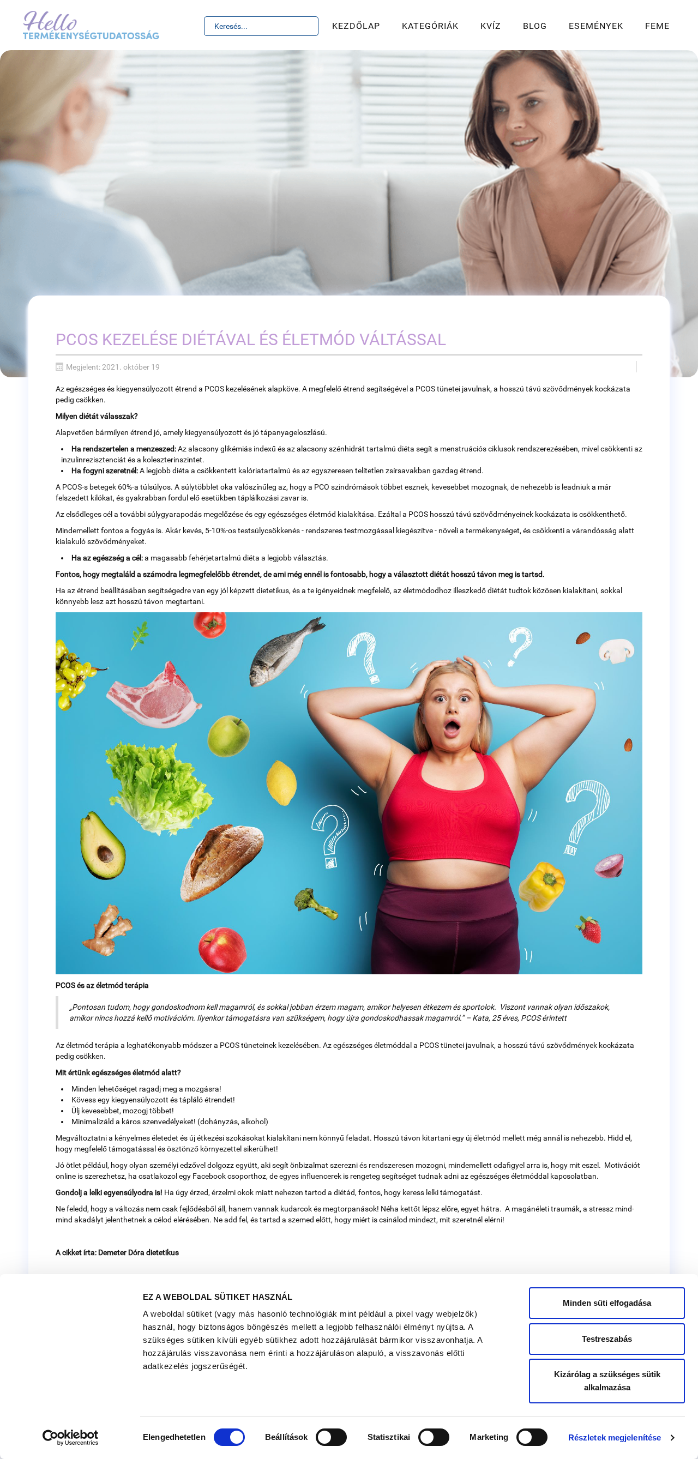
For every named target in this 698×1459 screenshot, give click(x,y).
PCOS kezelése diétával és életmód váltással (251, 339)
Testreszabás (607, 1338)
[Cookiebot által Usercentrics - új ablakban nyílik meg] (70, 1438)
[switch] (331, 1437)
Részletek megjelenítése (614, 1437)
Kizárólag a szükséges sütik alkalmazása (607, 1381)
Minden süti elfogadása (607, 1302)
